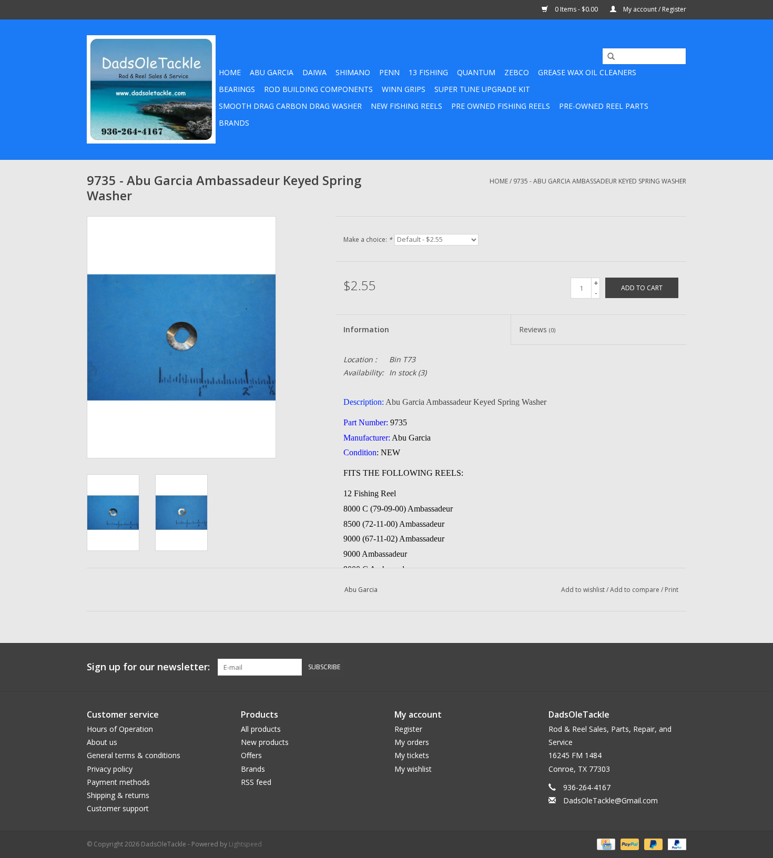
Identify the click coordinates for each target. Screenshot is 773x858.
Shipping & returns (118, 795)
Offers (251, 755)
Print (671, 589)
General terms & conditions (133, 755)
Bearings (237, 89)
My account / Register (654, 9)
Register (408, 729)
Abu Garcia (271, 72)
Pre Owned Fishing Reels (500, 106)
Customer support (118, 808)
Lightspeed (245, 844)
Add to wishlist (583, 589)
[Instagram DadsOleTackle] (677, 667)
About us (102, 742)
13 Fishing (428, 72)
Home (230, 72)
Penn (389, 72)
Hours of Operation (120, 729)
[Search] (607, 57)
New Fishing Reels (406, 106)
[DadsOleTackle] (151, 89)
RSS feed (256, 782)
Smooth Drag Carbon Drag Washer (290, 106)
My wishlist (413, 769)
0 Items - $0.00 (576, 9)
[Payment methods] (604, 844)
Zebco (516, 72)
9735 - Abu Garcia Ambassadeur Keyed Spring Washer (599, 181)
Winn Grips (403, 89)
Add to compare (635, 589)
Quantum (476, 72)
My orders (411, 742)
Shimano (352, 72)
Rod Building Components (318, 89)
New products (265, 742)
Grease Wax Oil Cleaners (587, 72)
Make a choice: (367, 239)
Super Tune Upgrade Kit (482, 89)
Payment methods (118, 782)
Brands (234, 123)
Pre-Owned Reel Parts (603, 106)
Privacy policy (110, 769)
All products (261, 729)
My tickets (411, 755)
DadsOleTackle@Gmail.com (610, 800)
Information (366, 329)
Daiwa (314, 72)
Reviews (537, 329)
